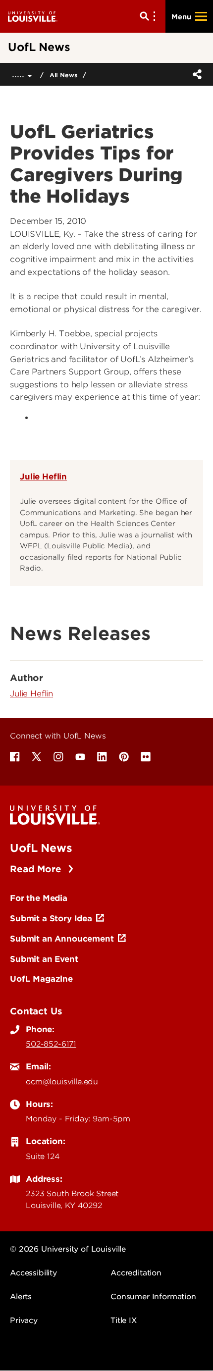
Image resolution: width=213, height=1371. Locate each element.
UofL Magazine (41, 979)
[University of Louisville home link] (32, 16)
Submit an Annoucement (62, 939)
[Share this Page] (195, 74)
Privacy (24, 1320)
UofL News (41, 848)
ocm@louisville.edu (62, 1081)
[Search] (149, 16)
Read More (37, 869)
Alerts (21, 1296)
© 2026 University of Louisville (68, 1249)
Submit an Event (44, 959)
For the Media (38, 898)
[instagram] (58, 757)
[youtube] (80, 757)
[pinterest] (124, 757)
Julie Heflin (43, 476)
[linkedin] (102, 757)
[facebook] (15, 757)
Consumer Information (153, 1296)
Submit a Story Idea (51, 918)
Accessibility (33, 1272)
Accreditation (135, 1272)
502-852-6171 (51, 1044)
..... (19, 74)
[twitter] (37, 757)
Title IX (123, 1320)
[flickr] (146, 757)
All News (63, 75)
